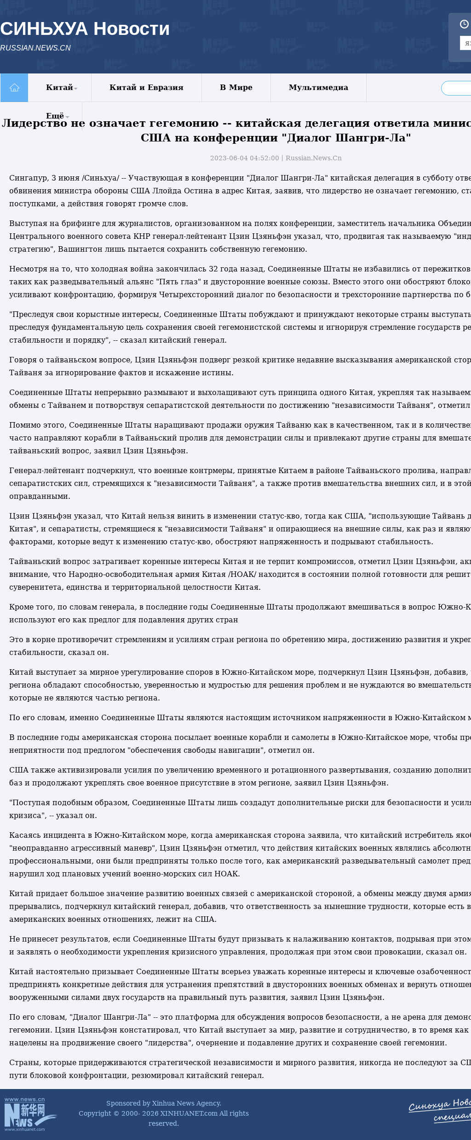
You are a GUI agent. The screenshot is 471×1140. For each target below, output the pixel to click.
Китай (59, 87)
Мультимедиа (318, 87)
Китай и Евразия (146, 87)
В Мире (236, 87)
